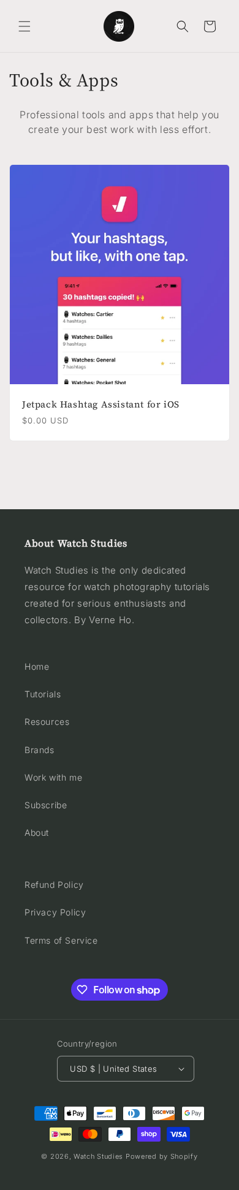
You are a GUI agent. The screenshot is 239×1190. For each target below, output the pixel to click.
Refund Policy (54, 884)
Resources (47, 721)
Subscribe (46, 805)
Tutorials (43, 694)
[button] (24, 26)
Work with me (53, 777)
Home (37, 666)
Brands (40, 750)
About (37, 832)
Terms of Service (61, 940)
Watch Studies (98, 1156)
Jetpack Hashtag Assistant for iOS (101, 404)
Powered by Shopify (162, 1156)
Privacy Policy (55, 912)
